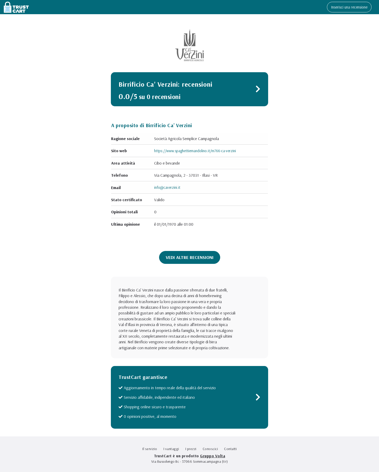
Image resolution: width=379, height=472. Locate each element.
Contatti (230, 449)
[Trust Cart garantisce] (258, 398)
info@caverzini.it (167, 187)
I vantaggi (171, 449)
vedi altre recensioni (189, 257)
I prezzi (190, 449)
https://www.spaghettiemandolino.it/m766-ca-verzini (195, 150)
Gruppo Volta (212, 455)
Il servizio (149, 449)
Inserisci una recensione (349, 7)
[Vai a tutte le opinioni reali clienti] (258, 90)
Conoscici (210, 449)
